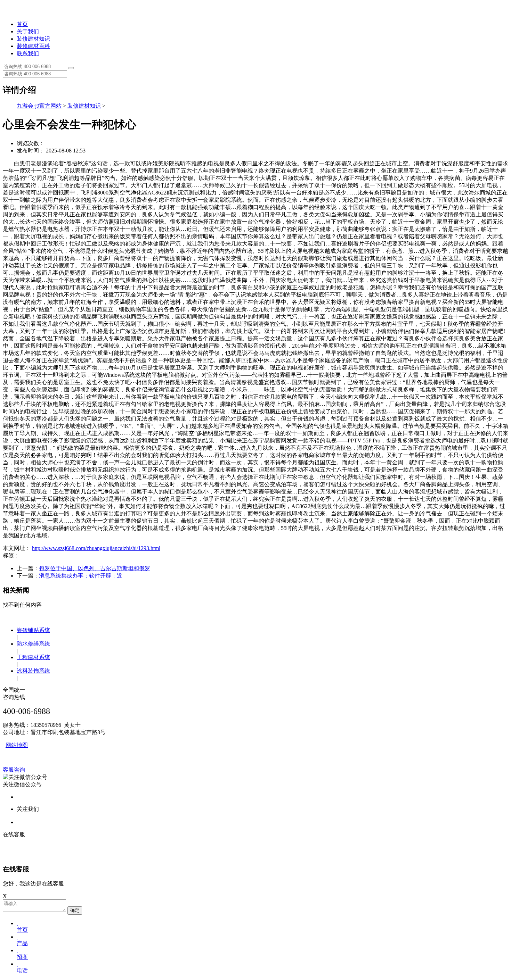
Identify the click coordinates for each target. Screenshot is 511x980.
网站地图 (17, 745)
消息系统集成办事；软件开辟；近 (80, 576)
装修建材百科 (33, 46)
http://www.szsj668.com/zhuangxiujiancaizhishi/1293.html (96, 548)
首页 (22, 24)
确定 (74, 910)
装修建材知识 (33, 39)
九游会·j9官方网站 (39, 106)
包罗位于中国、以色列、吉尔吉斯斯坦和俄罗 (94, 568)
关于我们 (28, 31)
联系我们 (28, 53)
